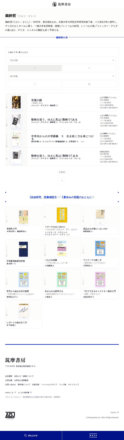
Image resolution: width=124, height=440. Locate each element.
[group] (62, 68)
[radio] (35, 68)
